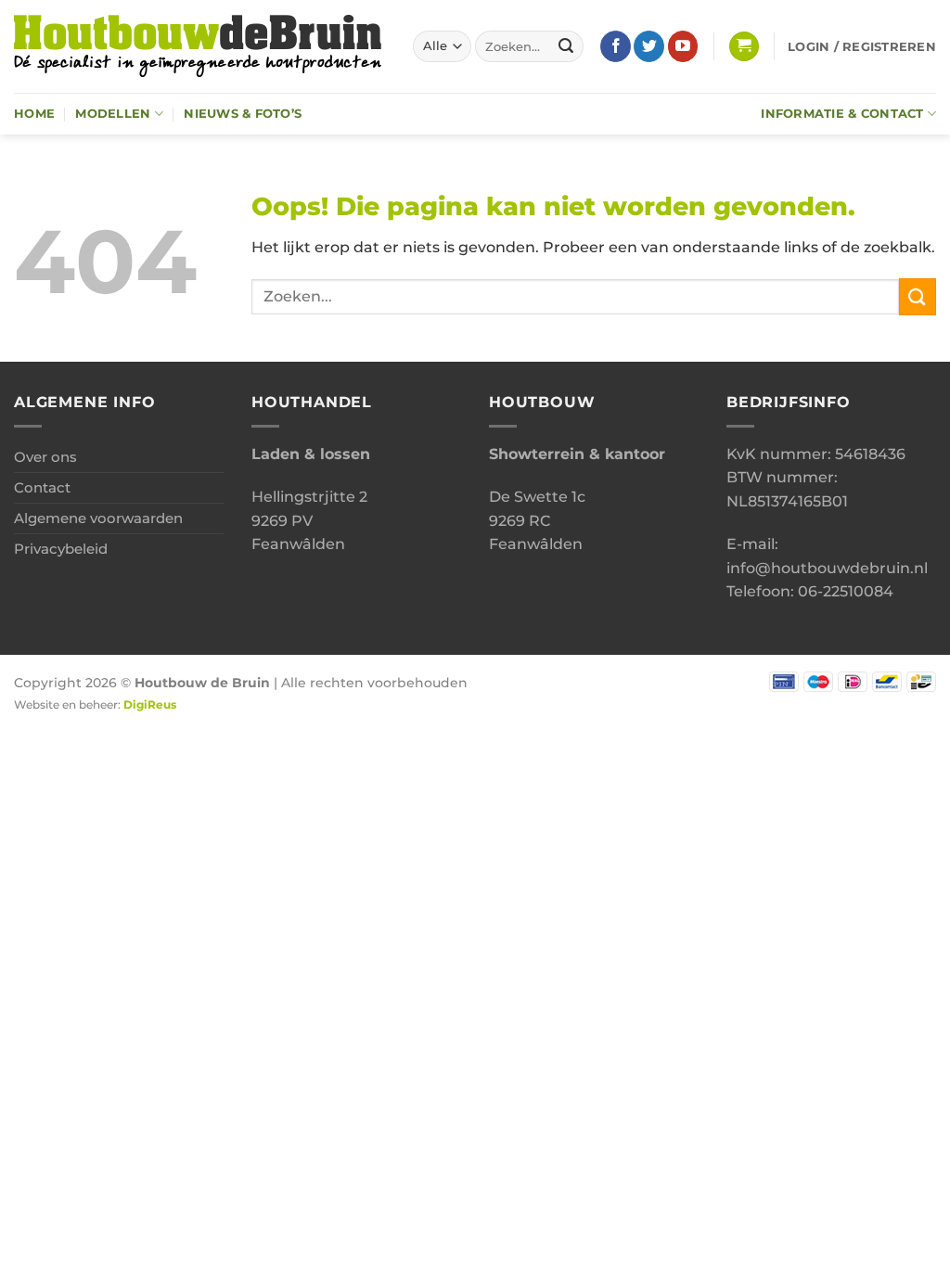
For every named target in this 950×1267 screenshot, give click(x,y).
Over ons (45, 457)
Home (34, 114)
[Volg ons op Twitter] (649, 46)
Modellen (112, 114)
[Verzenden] (566, 46)
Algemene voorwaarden (98, 518)
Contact (42, 487)
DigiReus (149, 704)
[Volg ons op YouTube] (683, 46)
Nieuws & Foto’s (243, 114)
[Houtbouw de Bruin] (199, 46)
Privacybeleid (61, 548)
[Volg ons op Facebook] (615, 46)
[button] (744, 47)
